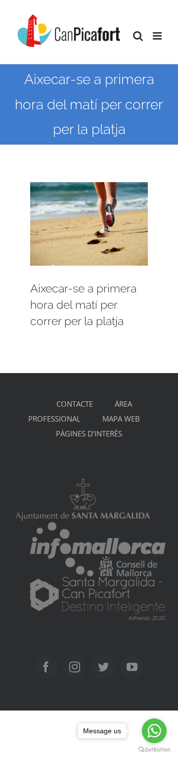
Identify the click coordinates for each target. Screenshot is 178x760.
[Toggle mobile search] (138, 36)
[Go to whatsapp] (154, 730)
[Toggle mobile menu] (158, 36)
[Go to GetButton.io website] (154, 750)
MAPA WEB (121, 419)
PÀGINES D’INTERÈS (89, 433)
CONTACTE (74, 404)
